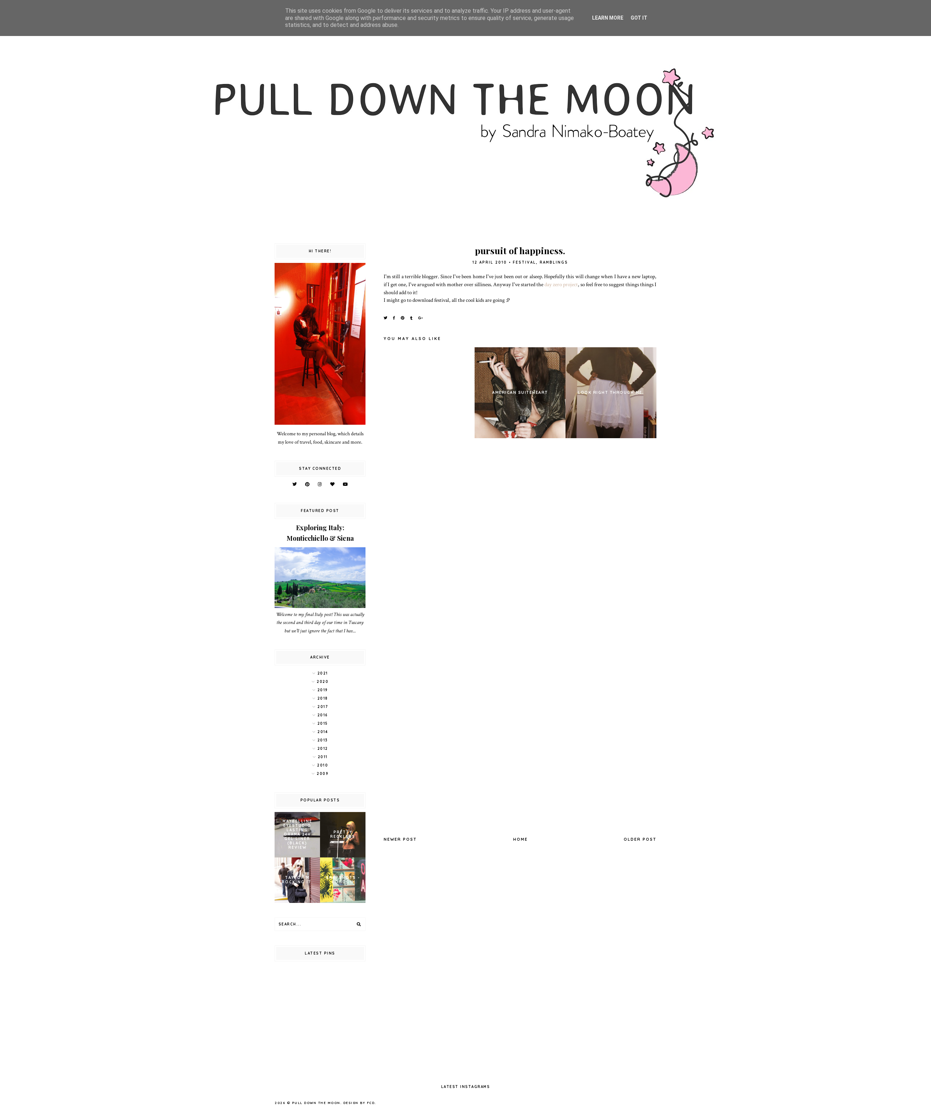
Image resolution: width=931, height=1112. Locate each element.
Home (520, 839)
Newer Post (400, 839)
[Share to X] (386, 318)
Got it (639, 18)
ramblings (554, 262)
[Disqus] (520, 544)
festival (524, 262)
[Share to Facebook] (394, 318)
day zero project (561, 284)
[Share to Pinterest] (403, 318)
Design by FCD (359, 1103)
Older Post (640, 839)
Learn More (607, 18)
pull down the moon (316, 1103)
